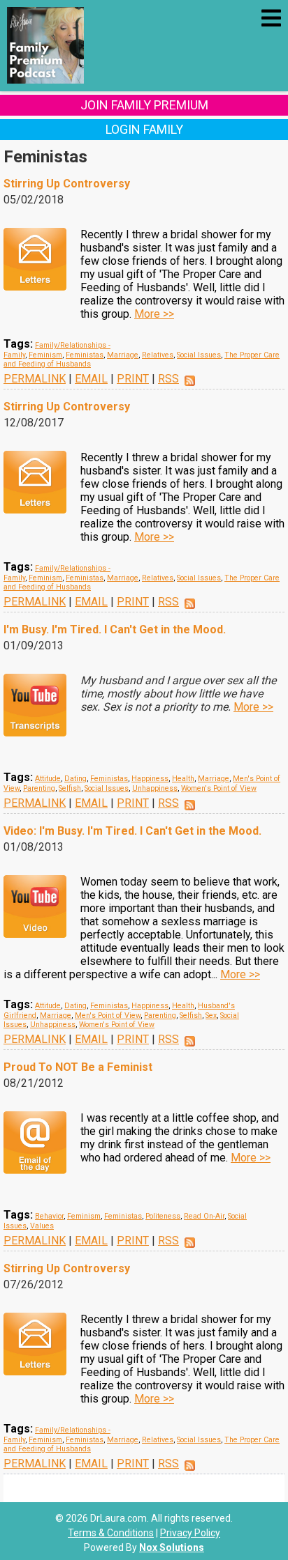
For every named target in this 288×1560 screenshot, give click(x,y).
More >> (154, 314)
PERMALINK (34, 378)
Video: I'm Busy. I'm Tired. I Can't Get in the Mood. (132, 830)
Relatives (157, 355)
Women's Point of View (219, 788)
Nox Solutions (171, 1547)
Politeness (162, 1216)
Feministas (84, 355)
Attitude (48, 778)
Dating (75, 778)
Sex (211, 1015)
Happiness (149, 778)
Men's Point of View (108, 1015)
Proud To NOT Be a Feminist (77, 1067)
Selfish (70, 788)
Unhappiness (155, 788)
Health (183, 778)
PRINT (133, 378)
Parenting (39, 788)
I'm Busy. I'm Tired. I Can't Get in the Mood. (114, 629)
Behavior (49, 1216)
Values (42, 1225)
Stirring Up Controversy (66, 183)
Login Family (144, 129)
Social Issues (199, 355)
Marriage (122, 355)
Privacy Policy (190, 1532)
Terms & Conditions (111, 1532)
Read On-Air (204, 1216)
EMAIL (91, 378)
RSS (168, 378)
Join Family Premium (144, 105)
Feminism (45, 355)
